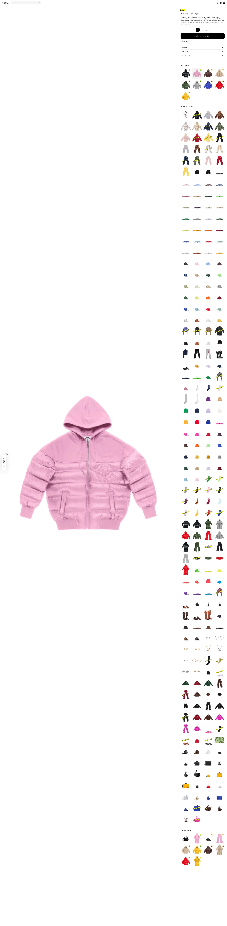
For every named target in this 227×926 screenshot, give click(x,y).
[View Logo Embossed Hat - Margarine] (197, 296)
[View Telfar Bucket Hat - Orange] (197, 444)
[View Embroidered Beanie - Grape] (208, 399)
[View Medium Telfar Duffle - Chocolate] (219, 808)
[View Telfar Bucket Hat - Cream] (197, 467)
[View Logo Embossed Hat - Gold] (208, 285)
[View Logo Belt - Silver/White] (208, 251)
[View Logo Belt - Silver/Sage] (219, 240)
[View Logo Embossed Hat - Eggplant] (219, 615)
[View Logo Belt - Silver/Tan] (197, 251)
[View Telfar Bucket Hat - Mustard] (208, 455)
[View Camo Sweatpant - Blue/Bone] (186, 149)
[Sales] (218, 3)
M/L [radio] (202, 30)
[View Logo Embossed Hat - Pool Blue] (197, 308)
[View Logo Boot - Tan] (208, 615)
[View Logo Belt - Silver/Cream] (197, 194)
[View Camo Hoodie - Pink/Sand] (186, 137)
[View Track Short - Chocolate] (208, 694)
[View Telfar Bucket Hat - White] (208, 342)
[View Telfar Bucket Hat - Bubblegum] (197, 478)
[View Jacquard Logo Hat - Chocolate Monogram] (186, 637)
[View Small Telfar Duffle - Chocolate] (186, 819)
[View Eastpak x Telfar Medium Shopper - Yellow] (219, 774)
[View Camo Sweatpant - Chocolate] (197, 149)
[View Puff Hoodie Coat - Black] (186, 546)
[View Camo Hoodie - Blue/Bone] (208, 115)
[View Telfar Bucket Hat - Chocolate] (186, 444)
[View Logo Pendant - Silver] (219, 649)
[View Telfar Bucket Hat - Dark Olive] (186, 467)
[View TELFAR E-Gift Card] (219, 740)
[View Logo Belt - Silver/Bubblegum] (186, 183)
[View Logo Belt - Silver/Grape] (197, 592)
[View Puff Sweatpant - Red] (208, 535)
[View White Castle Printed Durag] (186, 353)
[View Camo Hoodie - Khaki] (197, 126)
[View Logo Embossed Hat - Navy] (219, 365)
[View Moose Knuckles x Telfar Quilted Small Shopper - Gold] (197, 796)
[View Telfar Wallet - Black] (208, 671)
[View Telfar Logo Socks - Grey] (186, 399)
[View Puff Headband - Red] (219, 558)
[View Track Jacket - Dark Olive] (208, 683)
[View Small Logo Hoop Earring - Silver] (208, 637)
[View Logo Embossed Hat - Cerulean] (208, 262)
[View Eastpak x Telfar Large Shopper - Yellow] (186, 785)
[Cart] (221, 3)
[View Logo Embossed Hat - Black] (186, 262)
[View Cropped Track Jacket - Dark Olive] (186, 683)
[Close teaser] (7, 454)
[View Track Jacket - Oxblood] (197, 717)
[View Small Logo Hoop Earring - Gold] (197, 649)
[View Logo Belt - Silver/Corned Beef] (186, 194)
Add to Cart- (202, 36)
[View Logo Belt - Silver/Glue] (208, 205)
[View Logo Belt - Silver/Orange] (208, 228)
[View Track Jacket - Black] (219, 705)
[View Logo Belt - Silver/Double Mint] (219, 194)
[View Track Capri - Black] (186, 705)
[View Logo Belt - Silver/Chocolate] (208, 183)
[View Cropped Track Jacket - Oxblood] (197, 683)
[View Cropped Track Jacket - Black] (197, 705)
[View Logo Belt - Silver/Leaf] (219, 217)
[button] (222, 47)
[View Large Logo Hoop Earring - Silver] (219, 637)
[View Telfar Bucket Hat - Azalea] (197, 433)
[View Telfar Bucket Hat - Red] (208, 433)
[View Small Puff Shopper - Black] (197, 785)
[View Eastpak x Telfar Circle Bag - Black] (219, 751)
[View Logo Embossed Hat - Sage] (219, 308)
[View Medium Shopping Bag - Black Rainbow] (186, 838)
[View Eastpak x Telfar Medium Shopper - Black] (197, 762)
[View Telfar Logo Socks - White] (197, 399)
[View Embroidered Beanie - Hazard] (208, 580)
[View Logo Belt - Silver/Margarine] (186, 228)
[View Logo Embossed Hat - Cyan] (219, 580)
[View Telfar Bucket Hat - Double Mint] (208, 444)
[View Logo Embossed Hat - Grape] (186, 592)
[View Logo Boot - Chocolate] (186, 615)
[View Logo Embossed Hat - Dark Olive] (208, 274)
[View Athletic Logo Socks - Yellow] (197, 512)
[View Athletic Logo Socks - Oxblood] (208, 501)
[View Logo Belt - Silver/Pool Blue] (197, 240)
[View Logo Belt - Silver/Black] (219, 171)
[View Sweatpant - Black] (197, 353)
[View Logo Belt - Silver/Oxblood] (219, 228)
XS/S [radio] (197, 30)
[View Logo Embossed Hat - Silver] (186, 319)
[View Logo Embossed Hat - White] (208, 319)
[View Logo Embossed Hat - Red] (208, 308)
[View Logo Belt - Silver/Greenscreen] (186, 217)
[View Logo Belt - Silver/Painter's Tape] (186, 240)
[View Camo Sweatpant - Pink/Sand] (208, 160)
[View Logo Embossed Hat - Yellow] (219, 319)
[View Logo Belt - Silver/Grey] (197, 217)
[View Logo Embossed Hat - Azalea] (186, 433)
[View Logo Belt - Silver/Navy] (186, 376)
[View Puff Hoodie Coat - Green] (208, 524)
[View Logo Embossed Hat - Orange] (208, 296)
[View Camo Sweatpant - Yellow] (186, 171)
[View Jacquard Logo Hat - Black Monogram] (197, 637)
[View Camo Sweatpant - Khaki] (219, 149)
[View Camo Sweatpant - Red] (219, 160)
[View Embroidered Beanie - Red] (197, 421)
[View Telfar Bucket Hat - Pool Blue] (186, 478)
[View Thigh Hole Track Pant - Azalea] (186, 728)
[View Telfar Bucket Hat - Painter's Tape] (219, 444)
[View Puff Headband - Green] (208, 558)
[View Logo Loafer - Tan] (186, 603)
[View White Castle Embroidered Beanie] (219, 342)
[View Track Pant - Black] (208, 705)
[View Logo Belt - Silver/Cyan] (208, 592)
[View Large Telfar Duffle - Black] (197, 774)
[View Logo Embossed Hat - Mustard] (197, 365)
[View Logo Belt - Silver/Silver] (186, 251)
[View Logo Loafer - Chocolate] (197, 615)
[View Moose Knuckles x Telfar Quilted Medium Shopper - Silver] (186, 796)
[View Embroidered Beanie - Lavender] (208, 410)
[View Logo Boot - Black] (219, 353)
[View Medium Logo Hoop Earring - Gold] (197, 671)
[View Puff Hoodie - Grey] (219, 535)
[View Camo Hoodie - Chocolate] (219, 115)
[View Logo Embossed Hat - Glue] (197, 285)
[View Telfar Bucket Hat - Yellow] (197, 455)
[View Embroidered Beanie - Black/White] (208, 171)
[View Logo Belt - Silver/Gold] (219, 205)
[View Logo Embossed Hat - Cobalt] (186, 274)
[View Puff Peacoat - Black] (186, 524)
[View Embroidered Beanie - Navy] (197, 410)
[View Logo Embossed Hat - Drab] (186, 285)
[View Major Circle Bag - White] (208, 751)
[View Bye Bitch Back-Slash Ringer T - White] (186, 115)
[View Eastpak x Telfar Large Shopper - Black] (208, 762)
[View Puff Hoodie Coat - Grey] (219, 524)
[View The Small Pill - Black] (208, 603)
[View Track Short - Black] (219, 694)
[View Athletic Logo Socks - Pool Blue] (219, 501)
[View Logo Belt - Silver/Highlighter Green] (197, 376)
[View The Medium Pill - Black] (219, 603)
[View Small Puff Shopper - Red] (208, 785)
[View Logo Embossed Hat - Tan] (197, 319)
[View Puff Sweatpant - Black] (219, 546)
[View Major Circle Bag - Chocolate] (197, 751)
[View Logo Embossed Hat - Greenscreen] (208, 376)
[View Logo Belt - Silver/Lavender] (208, 217)
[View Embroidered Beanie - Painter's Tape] (208, 421)
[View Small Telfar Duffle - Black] (219, 762)
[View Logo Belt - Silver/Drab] (186, 205)
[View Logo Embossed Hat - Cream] (197, 274)
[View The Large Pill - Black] (197, 603)
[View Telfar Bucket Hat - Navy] (186, 455)
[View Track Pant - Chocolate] (219, 683)
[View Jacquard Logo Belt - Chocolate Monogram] (197, 626)
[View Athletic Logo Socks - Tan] (197, 501)
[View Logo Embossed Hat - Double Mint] (219, 274)
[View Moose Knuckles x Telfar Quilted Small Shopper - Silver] (219, 785)
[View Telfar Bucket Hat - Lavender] (208, 467)
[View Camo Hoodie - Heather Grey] (186, 126)
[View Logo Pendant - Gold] (208, 649)
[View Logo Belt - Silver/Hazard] (186, 580)
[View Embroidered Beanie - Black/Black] (197, 171)
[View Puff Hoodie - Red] (186, 535)
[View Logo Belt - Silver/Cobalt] (219, 183)
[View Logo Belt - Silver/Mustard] (197, 228)
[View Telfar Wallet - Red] (197, 740)
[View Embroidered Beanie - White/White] (219, 410)
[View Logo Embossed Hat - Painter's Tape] (186, 308)
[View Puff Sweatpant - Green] (197, 546)
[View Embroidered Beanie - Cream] (219, 399)
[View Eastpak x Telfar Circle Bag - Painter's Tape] (208, 796)
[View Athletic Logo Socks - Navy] (208, 387)
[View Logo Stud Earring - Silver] (186, 660)
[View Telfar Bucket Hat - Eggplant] (219, 433)
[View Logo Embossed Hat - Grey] (219, 285)
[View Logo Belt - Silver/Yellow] (219, 251)
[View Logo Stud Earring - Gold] (186, 649)
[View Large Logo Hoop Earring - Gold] (197, 660)
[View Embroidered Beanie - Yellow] (186, 421)
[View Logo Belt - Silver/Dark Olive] (208, 194)
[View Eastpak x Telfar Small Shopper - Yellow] (208, 774)
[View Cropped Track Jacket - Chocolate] (197, 694)
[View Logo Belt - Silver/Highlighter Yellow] (208, 569)
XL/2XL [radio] (207, 30)
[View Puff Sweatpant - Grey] (186, 558)
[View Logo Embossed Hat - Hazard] (197, 580)
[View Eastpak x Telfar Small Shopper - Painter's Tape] (186, 808)
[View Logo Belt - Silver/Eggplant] (197, 205)
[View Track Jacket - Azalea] (219, 717)
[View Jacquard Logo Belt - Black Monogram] (219, 626)
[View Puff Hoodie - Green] (197, 535)
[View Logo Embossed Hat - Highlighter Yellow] (219, 569)
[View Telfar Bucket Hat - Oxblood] (219, 467)
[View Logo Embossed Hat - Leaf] (186, 296)
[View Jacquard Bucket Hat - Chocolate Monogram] (208, 626)
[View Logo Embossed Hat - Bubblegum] (197, 262)
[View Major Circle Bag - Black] (186, 751)
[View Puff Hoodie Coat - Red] (186, 569)
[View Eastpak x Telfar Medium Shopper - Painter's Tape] (219, 796)
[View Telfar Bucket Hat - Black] (186, 342)
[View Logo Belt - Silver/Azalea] (219, 421)
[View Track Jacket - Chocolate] (208, 717)
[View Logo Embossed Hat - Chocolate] (219, 262)
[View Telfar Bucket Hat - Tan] (197, 342)
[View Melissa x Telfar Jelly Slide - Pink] (208, 728)
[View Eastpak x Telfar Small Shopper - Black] (186, 762)
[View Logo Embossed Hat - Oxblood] (219, 296)
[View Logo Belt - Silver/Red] (208, 240)
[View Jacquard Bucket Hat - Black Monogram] (186, 626)
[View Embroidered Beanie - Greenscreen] (186, 410)
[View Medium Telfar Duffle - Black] (186, 774)
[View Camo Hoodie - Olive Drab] (219, 126)
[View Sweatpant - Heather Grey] (208, 353)
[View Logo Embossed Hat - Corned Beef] (186, 387)
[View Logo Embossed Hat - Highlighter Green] (197, 569)
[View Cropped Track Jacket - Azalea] (197, 728)
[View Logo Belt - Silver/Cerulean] (197, 183)
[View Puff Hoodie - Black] (197, 524)
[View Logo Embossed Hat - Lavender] (208, 365)
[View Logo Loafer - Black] (186, 365)
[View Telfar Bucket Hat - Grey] (219, 455)
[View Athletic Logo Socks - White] (197, 387)
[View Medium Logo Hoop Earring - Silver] (186, 671)
